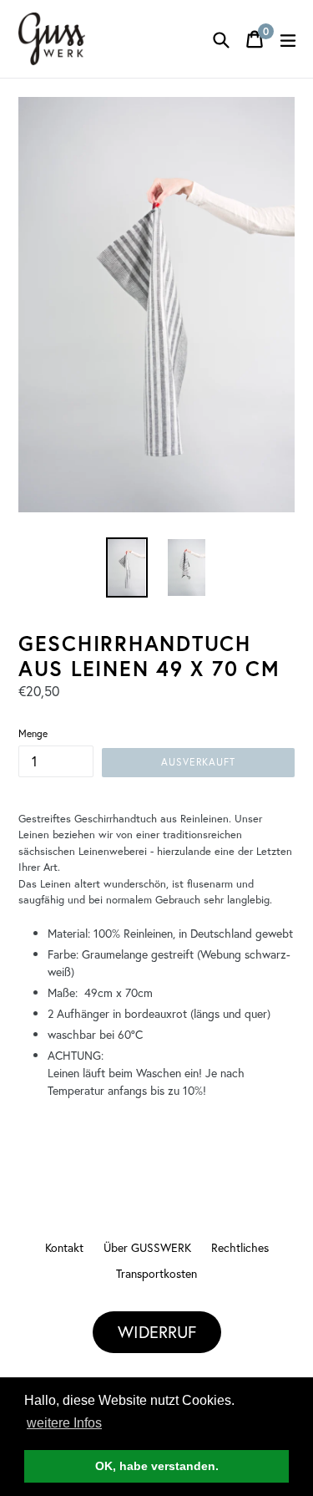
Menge (33, 733)
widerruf (157, 1331)
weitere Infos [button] (64, 1423)
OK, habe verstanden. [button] (157, 1466)
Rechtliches (240, 1247)
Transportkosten (156, 1273)
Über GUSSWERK (147, 1247)
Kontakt (64, 1247)
